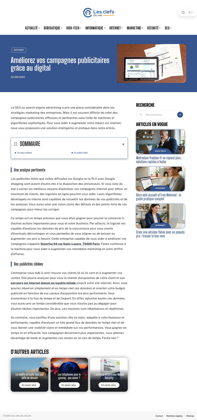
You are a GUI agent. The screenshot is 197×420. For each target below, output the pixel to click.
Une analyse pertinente (24, 152)
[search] (183, 12)
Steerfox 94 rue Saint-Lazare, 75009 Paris (70, 244)
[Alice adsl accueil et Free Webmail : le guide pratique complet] (160, 179)
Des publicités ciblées (81, 152)
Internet (19, 50)
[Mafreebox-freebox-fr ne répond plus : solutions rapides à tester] (160, 142)
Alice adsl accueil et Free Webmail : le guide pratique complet (158, 197)
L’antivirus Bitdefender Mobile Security (109, 376)
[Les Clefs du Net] (98, 12)
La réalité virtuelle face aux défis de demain (30, 376)
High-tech (160, 151)
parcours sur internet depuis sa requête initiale (43, 283)
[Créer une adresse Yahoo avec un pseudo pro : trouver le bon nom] (160, 216)
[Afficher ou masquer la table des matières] (82, 144)
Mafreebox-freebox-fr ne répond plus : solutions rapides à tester (159, 160)
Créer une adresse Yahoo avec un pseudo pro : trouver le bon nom (160, 234)
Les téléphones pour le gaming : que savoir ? (69, 376)
